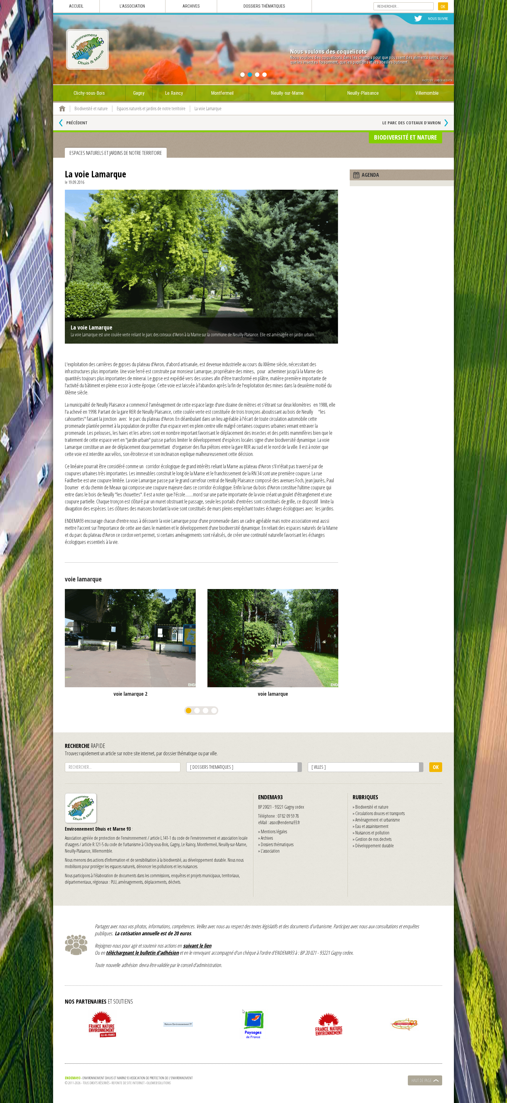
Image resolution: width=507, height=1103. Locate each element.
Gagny (139, 93)
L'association (132, 6)
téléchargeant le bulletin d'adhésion (142, 952)
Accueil (76, 6)
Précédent (76, 122)
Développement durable (374, 845)
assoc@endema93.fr (285, 822)
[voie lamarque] (130, 638)
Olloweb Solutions (159, 1082)
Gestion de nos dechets (373, 839)
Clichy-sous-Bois (89, 93)
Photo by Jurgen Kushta (437, 80)
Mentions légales (274, 831)
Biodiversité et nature (371, 807)
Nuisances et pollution (372, 832)
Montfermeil (222, 93)
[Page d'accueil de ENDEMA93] (62, 108)
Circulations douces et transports (380, 813)
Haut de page (421, 1080)
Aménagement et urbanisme (377, 820)
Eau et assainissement (371, 826)
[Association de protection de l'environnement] (87, 49)
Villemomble (427, 93)
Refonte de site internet (128, 1082)
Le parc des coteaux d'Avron (411, 122)
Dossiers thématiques (264, 6)
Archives (191, 6)
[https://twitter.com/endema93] (418, 19)
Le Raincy (174, 93)
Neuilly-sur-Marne (287, 93)
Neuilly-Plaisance (363, 93)
